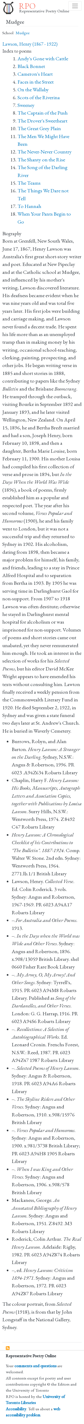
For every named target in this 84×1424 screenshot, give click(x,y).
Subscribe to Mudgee (8, 1348)
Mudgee (23, 32)
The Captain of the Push (43, 112)
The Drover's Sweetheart (42, 120)
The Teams (29, 183)
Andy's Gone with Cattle (43, 58)
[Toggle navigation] (75, 6)
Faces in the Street (36, 81)
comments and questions (35, 1365)
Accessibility (16, 1408)
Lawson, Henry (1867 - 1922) (29, 44)
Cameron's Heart (35, 74)
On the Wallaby (33, 89)
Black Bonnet (31, 66)
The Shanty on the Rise (41, 159)
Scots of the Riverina (39, 97)
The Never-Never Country (45, 151)
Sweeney (26, 105)
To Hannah (29, 206)
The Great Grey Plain (39, 128)
